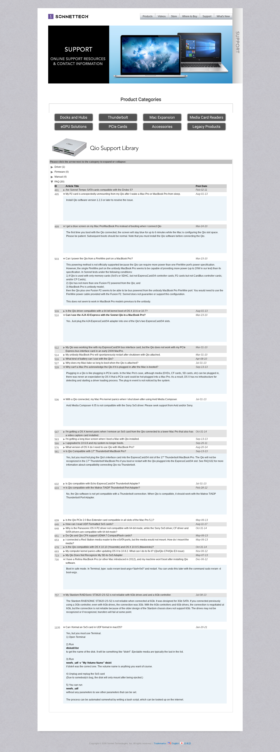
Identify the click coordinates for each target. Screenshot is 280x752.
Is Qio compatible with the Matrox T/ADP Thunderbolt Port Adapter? (103, 487)
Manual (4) (61, 176)
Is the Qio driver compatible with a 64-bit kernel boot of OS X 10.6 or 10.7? (107, 311)
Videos (162, 16)
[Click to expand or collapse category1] (52, 182)
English (175, 743)
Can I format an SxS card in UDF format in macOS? (94, 627)
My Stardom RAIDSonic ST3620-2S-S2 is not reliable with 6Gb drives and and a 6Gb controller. (118, 594)
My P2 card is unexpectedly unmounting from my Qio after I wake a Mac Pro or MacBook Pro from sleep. (123, 194)
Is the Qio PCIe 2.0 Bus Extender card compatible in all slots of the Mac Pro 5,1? (110, 520)
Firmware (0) (62, 171)
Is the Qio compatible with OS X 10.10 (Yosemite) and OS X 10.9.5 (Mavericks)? (110, 547)
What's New (223, 16)
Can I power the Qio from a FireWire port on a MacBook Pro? (99, 258)
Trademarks (160, 743)
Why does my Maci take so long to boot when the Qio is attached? (102, 362)
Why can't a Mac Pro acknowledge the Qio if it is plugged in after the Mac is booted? (112, 367)
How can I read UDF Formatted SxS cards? (89, 524)
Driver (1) (60, 166)
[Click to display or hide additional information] (64, 190)
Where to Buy (189, 16)
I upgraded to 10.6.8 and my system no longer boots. (95, 443)
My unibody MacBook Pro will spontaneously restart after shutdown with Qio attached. (113, 354)
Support (207, 16)
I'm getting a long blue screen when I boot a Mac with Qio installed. (102, 439)
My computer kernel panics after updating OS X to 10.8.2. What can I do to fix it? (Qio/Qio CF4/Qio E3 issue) (125, 551)
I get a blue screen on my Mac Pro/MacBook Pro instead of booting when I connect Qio (113, 226)
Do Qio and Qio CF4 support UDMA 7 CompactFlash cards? (99, 535)
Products (148, 16)
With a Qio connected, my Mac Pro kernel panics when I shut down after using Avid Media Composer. (121, 399)
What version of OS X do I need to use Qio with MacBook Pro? (100, 447)
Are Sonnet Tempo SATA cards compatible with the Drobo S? (99, 189)
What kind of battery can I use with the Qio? (89, 358)
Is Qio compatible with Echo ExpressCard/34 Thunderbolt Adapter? (103, 483)
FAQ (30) (59, 181)
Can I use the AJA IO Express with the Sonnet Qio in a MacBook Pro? (106, 315)
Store (174, 16)
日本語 (187, 743)
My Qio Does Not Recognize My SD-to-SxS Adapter (94, 555)
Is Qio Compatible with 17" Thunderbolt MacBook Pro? (96, 451)
